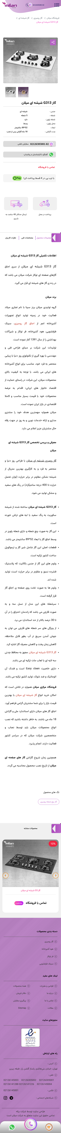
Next (55, 874)
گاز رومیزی (38, 18)
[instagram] (5, 1098)
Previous (5, 874)
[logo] (7, 5)
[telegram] (11, 1098)
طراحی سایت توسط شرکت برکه (30, 1111)
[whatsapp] (12, 1127)
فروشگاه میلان (53, 18)
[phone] (30, 1124)
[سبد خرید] (49, 1127)
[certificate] (30, 1038)
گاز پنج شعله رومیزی (48, 801)
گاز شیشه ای (23, 18)
